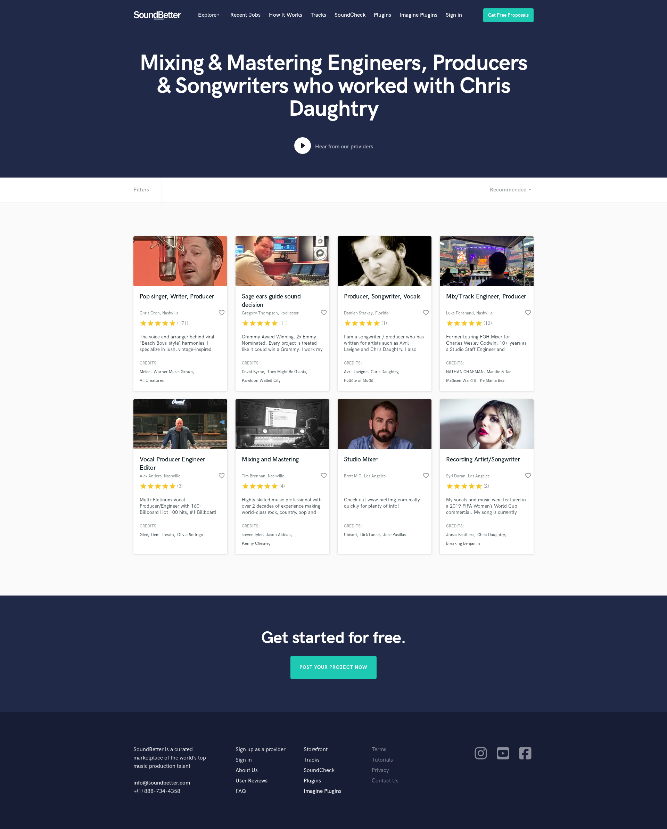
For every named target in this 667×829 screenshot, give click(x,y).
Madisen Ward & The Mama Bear (476, 380)
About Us (247, 770)
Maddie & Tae (499, 372)
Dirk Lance (370, 534)
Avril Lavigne (356, 372)
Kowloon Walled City (261, 380)
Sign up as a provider (261, 749)
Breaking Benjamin (463, 543)
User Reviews (251, 781)
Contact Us (385, 781)
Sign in (454, 15)
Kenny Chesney (256, 543)
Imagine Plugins (418, 15)
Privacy (380, 770)
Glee (144, 534)
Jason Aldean (278, 534)
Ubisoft (350, 534)
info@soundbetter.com (161, 783)
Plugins (382, 15)
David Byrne (253, 372)
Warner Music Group (173, 372)
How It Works (285, 15)
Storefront (316, 749)
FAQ (241, 791)
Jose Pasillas (394, 534)
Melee (145, 372)
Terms (379, 749)
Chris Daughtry (384, 372)
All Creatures (152, 380)
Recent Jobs (245, 15)
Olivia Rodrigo (190, 534)
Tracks (318, 15)
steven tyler (252, 534)
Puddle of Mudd (358, 380)
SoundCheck (350, 15)
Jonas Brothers (460, 534)
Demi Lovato (162, 534)
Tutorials (382, 760)
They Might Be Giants (286, 372)
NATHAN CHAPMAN (465, 372)
